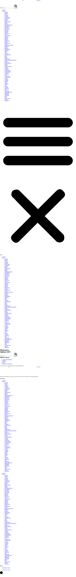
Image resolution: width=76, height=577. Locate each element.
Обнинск (6, 50)
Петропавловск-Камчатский (10, 60)
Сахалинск (7, 69)
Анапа (6, 14)
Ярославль (7, 100)
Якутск (6, 99)
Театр (3, 362)
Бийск (6, 20)
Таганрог (6, 80)
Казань (6, 41)
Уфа (5, 89)
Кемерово (7, 46)
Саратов (6, 68)
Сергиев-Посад (8, 71)
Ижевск (6, 38)
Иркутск (6, 39)
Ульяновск (7, 88)
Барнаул (6, 19)
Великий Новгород (9, 24)
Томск (6, 84)
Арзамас (6, 16)
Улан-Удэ (6, 87)
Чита (6, 97)
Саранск (6, 67)
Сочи (6, 75)
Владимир (7, 26)
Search (1, 7)
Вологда (6, 30)
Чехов (6, 96)
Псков (6, 61)
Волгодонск (7, 29)
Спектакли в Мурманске (7, 359)
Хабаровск (7, 91)
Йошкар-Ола (7, 40)
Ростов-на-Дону (8, 63)
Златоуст (6, 36)
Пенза (6, 56)
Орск (6, 55)
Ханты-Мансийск (8, 92)
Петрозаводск (7, 59)
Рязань (6, 64)
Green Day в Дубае (6, 567)
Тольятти (6, 83)
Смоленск (7, 73)
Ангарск (6, 15)
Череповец (7, 95)
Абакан (6, 13)
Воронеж (6, 31)
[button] (38, 178)
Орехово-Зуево (8, 54)
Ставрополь (7, 76)
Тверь (6, 82)
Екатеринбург (7, 35)
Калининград (7, 43)
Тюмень (6, 86)
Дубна (6, 34)
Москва (6, 12)
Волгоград (7, 28)
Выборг (6, 32)
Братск (6, 22)
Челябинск (7, 94)
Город (3, 10)
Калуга (6, 44)
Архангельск (7, 17)
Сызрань (6, 79)
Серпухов (7, 72)
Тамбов (6, 81)
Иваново (6, 37)
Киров (6, 47)
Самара (6, 65)
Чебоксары (7, 93)
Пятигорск (7, 62)
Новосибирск (7, 49)
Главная (4, 9)
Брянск (6, 23)
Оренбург (7, 53)
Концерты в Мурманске (7, 363)
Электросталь (7, 98)
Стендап (4, 361)
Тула (6, 85)
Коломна (6, 48)
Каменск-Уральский (9, 45)
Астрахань (7, 18)
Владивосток (7, 25)
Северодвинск (8, 70)
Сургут (6, 78)
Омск (6, 51)
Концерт (4, 360)
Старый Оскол (8, 77)
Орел (6, 52)
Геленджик (7, 33)
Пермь (6, 57)
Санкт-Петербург (8, 66)
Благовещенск (8, 21)
